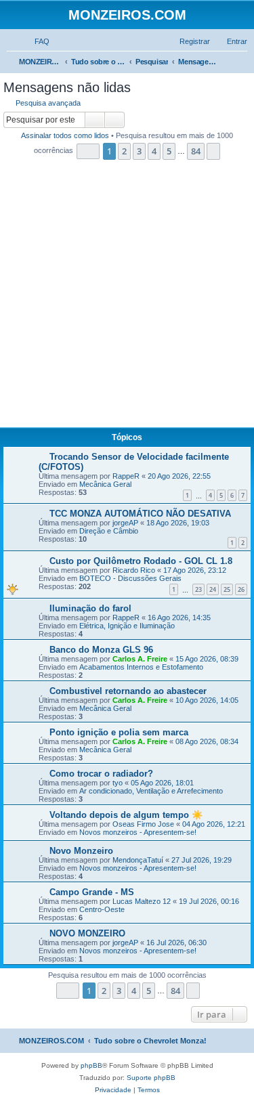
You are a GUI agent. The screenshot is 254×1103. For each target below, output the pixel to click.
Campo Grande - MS (91, 892)
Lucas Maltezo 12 (141, 901)
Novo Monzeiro (81, 851)
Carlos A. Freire (139, 659)
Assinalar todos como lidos (65, 135)
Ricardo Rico (133, 570)
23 (198, 589)
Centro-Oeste (102, 909)
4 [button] (154, 151)
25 (227, 589)
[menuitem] (35, 41)
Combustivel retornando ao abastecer (128, 691)
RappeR (126, 476)
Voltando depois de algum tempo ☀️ (126, 815)
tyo (117, 783)
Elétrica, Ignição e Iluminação (127, 626)
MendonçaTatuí (137, 860)
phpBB (91, 1065)
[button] (88, 151)
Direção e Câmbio (108, 531)
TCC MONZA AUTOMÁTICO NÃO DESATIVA (140, 514)
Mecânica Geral (105, 484)
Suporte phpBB (151, 1077)
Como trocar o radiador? (101, 774)
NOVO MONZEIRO (87, 933)
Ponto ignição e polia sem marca (118, 732)
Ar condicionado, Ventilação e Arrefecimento (151, 791)
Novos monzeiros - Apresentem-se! (137, 832)
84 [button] (195, 151)
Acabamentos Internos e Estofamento (141, 667)
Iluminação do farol (90, 608)
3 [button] (139, 151)
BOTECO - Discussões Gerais (130, 578)
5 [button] (169, 151)
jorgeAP (125, 523)
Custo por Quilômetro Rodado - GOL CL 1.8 (140, 561)
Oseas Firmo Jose (143, 824)
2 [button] (124, 151)
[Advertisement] (127, 298)
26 (241, 589)
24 (212, 589)
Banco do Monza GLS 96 (101, 650)
